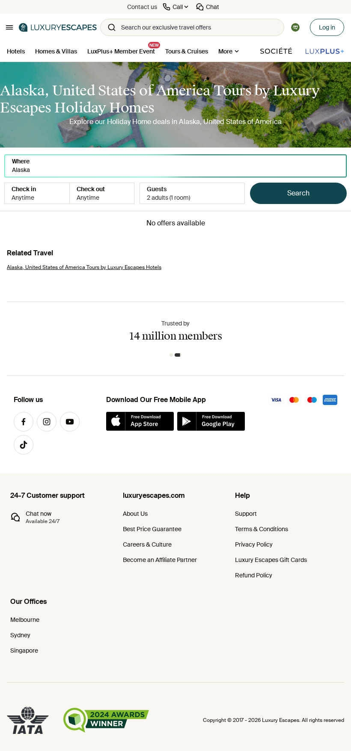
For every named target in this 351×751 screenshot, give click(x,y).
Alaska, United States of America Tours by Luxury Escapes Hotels (84, 267)
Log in (327, 27)
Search (298, 193)
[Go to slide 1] (171, 355)
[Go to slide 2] (178, 355)
